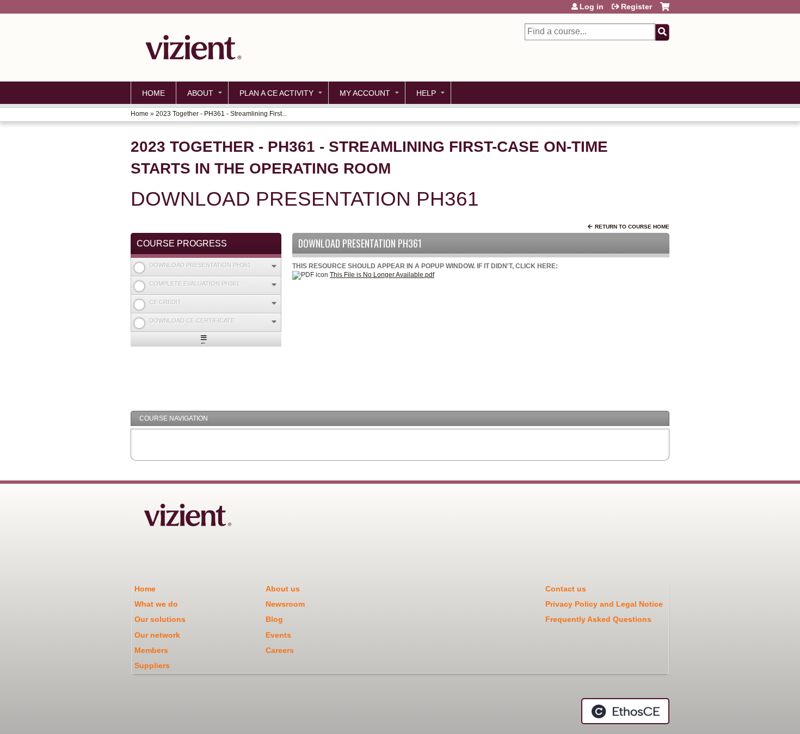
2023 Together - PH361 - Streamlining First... (221, 114)
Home (153, 93)
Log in (592, 6)
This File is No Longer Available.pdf (382, 275)
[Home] (190, 47)
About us (283, 588)
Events (278, 635)
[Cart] (664, 10)
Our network (157, 635)
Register (636, 6)
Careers (280, 650)
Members (151, 650)
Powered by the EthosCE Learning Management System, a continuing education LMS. (625, 711)
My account (365, 93)
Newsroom (285, 604)
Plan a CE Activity (276, 93)
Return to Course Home (632, 227)
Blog (274, 619)
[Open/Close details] (274, 266)
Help (426, 93)
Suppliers (152, 665)
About (200, 93)
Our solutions (160, 619)
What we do (156, 604)
